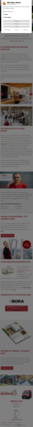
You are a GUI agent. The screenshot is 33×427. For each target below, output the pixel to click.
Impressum (16, 29)
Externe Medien (8, 17)
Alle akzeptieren (16, 21)
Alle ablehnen (16, 24)
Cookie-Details (26, 29)
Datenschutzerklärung (7, 29)
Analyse (6, 14)
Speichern (16, 26)
